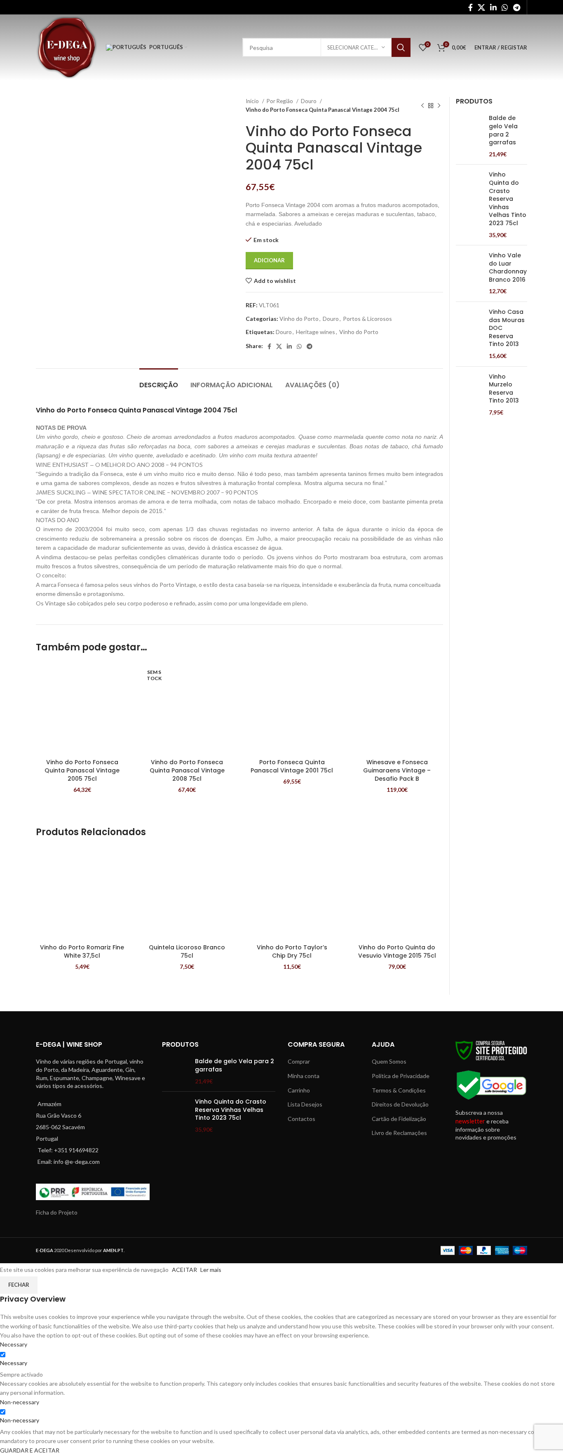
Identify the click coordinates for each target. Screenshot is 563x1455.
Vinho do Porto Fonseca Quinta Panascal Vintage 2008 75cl (187, 770)
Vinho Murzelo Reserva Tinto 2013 (504, 389)
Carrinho (299, 1090)
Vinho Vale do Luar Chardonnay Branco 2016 (508, 268)
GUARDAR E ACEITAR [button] (29, 1450)
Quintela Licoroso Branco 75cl (187, 951)
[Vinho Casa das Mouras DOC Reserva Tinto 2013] (469, 334)
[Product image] (82, 708)
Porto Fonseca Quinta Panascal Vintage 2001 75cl (292, 766)
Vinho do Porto (299, 318)
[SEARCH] (401, 47)
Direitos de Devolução (400, 1104)
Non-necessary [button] (19, 1402)
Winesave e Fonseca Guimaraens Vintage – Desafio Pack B (397, 770)
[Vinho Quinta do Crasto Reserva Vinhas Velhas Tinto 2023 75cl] (469, 205)
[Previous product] (422, 105)
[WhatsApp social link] (505, 7)
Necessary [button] (13, 1344)
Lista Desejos (305, 1104)
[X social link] (481, 7)
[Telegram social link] (517, 7)
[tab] (158, 380)
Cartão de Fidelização (399, 1118)
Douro (309, 101)
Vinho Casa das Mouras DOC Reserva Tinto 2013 (507, 328)
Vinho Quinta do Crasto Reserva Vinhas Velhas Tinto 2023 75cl (507, 199)
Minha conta (303, 1075)
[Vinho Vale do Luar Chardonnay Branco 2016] (469, 273)
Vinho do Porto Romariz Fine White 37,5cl (82, 951)
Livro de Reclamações (399, 1132)
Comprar (299, 1061)
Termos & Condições (399, 1090)
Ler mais (210, 1269)
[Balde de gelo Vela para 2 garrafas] (469, 136)
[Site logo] (67, 46)
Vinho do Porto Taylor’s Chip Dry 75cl (292, 951)
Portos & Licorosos (367, 318)
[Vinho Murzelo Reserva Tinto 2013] (469, 395)
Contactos (301, 1118)
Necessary (13, 1362)
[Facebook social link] (470, 7)
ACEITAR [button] (184, 1269)
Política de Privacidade (400, 1075)
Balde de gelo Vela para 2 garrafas (503, 130)
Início (253, 101)
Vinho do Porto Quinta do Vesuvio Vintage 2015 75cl (397, 951)
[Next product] (439, 105)
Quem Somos (389, 1061)
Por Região (280, 101)
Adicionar (269, 260)
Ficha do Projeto (56, 1212)
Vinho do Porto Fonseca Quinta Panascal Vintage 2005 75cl (82, 770)
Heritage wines (315, 331)
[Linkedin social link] (493, 7)
